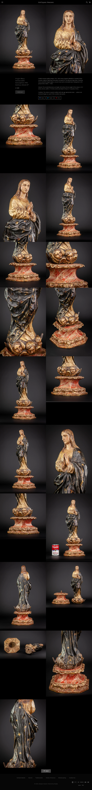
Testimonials (39, 777)
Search (30, 777)
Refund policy (62, 777)
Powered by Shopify (53, 783)
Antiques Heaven (46, 2)
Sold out (20, 92)
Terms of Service (50, 777)
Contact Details (21, 777)
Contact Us (72, 777)
